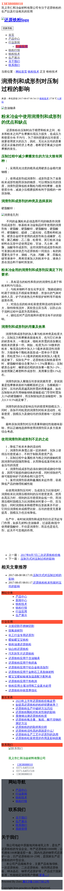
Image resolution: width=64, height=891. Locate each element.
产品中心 (21, 596)
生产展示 (21, 615)
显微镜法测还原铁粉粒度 (31, 715)
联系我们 (14, 65)
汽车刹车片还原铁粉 (21, 653)
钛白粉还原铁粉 (18, 648)
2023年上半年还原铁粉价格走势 (35, 700)
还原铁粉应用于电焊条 (23, 662)
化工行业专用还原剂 (21, 635)
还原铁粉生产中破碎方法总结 (34, 708)
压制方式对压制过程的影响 (38, 558)
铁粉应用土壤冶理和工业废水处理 (30, 685)
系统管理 (21, 828)
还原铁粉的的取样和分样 (31, 727)
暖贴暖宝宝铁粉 (18, 639)
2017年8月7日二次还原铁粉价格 (40, 554)
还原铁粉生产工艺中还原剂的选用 (37, 734)
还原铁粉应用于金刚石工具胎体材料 (31, 671)
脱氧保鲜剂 (16, 630)
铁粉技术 (33, 71)
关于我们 (14, 61)
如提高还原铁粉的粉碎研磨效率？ (37, 704)
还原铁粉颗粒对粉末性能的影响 (35, 712)
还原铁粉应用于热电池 (23, 681)
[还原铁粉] (15, 20)
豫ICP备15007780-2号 (36, 881)
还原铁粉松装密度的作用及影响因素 (38, 738)
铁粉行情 (21, 607)
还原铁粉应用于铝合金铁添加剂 (28, 667)
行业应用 (21, 611)
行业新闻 (21, 793)
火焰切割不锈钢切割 (21, 625)
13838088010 (25, 764)
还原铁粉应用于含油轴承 (24, 658)
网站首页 (21, 71)
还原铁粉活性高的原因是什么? (35, 730)
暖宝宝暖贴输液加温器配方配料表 (30, 676)
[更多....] (43, 874)
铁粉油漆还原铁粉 (20, 644)
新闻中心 (21, 600)
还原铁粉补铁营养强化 (23, 690)
